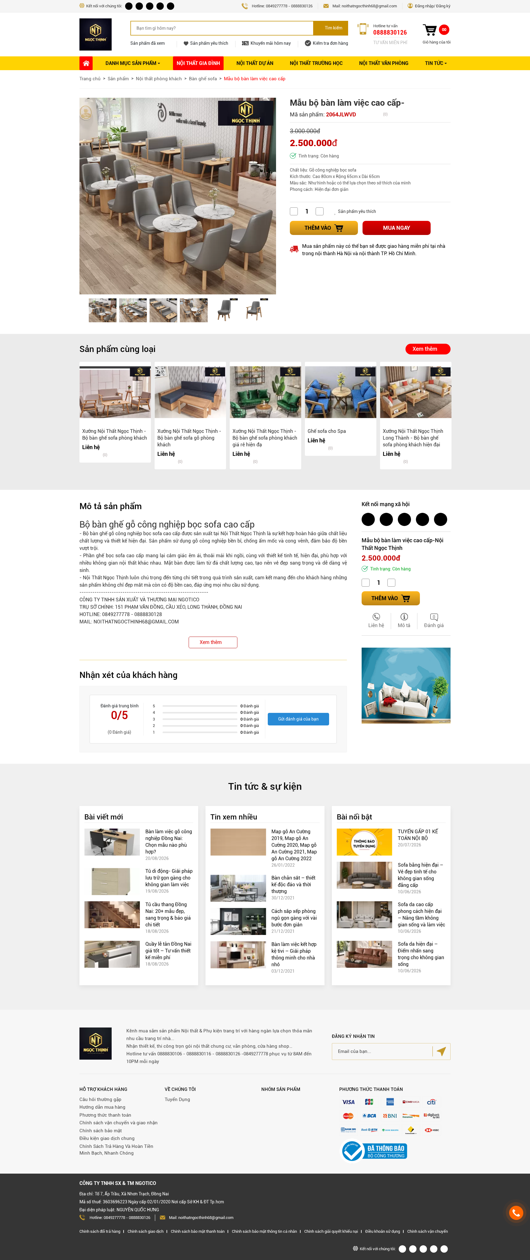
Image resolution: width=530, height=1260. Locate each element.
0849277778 (276, 6)
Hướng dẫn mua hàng (102, 1107)
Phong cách (301, 189)
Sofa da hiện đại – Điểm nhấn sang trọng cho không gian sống (421, 954)
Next (268, 310)
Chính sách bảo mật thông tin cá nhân (264, 1231)
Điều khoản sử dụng (382, 1231)
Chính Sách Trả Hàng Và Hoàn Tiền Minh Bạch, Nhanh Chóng (116, 1150)
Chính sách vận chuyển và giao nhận (118, 1123)
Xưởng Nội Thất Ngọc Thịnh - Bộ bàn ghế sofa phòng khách (114, 434)
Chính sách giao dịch (145, 1231)
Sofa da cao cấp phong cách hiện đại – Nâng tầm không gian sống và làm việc (421, 915)
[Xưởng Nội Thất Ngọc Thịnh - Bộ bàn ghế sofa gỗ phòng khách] (190, 392)
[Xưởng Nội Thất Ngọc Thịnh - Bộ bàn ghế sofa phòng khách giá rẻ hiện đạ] (265, 392)
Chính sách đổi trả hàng (99, 1231)
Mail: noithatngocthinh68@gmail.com (201, 1217)
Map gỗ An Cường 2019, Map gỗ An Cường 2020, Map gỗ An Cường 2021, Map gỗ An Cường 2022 (294, 845)
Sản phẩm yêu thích (209, 43)
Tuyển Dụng (177, 1099)
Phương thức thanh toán (105, 1115)
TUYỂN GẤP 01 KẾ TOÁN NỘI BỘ (418, 835)
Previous (88, 310)
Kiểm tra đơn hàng (330, 43)
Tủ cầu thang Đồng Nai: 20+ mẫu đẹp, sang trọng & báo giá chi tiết (168, 915)
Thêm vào (318, 228)
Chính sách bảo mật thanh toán (198, 1231)
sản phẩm (90, 585)
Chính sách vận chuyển (427, 1231)
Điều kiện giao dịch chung (107, 1138)
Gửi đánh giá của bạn (298, 719)
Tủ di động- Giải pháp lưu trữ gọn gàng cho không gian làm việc (169, 877)
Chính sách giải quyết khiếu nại (331, 1231)
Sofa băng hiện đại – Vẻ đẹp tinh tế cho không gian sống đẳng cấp (420, 875)
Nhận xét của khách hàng (128, 675)
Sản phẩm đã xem (147, 43)
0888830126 (302, 6)
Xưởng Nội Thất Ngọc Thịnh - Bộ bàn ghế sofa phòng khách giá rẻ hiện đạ (264, 438)
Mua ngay (396, 228)
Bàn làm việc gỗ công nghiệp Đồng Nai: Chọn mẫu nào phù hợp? (168, 842)
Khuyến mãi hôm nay (271, 43)
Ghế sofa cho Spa (327, 431)
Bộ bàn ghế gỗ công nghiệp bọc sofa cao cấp (131, 533)
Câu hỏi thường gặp (100, 1099)
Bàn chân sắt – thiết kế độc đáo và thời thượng (293, 884)
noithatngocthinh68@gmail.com (369, 6)
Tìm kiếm (333, 27)
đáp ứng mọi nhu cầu (217, 585)
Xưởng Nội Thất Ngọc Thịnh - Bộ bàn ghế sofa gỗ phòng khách (189, 438)
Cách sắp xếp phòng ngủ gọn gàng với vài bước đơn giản (294, 918)
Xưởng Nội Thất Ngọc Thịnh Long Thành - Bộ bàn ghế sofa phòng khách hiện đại (413, 438)
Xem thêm (425, 349)
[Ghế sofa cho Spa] (340, 392)
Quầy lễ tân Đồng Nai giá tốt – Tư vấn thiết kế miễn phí (168, 950)
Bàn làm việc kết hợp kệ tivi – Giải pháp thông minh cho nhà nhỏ (294, 954)
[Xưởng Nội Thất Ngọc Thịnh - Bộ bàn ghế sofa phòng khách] (115, 392)
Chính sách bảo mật (100, 1130)
